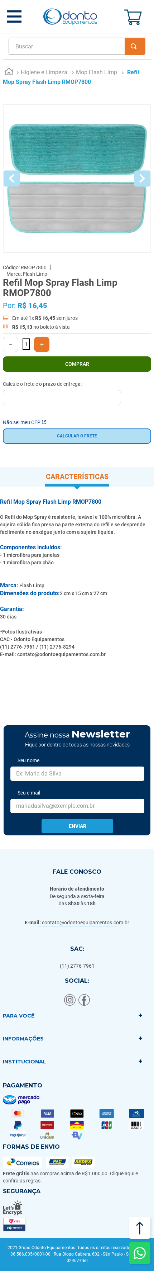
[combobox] (77, 46)
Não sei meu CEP (21, 422)
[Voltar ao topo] (139, 1228)
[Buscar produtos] (135, 46)
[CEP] (62, 393)
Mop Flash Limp (96, 72)
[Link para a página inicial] (9, 73)
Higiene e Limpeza (44, 72)
